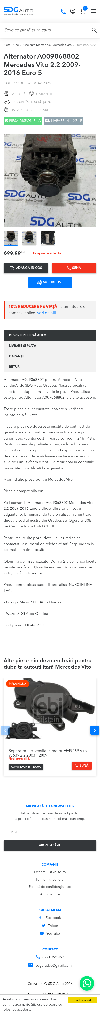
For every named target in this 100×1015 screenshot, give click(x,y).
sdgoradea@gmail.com (54, 965)
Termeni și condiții (50, 879)
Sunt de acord (83, 1000)
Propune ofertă (47, 253)
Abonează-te (50, 845)
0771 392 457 (53, 957)
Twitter (53, 926)
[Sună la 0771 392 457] (63, 12)
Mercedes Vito (62, 45)
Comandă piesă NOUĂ (26, 767)
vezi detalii (46, 313)
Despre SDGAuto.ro (50, 872)
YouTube (53, 933)
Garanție (17, 356)
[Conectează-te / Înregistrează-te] (72, 11)
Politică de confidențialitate (50, 887)
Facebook (53, 918)
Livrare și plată (22, 346)
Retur (14, 366)
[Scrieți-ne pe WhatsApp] (87, 983)
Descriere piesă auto (27, 335)
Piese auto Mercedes (36, 45)
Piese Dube (11, 45)
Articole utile (50, 894)
